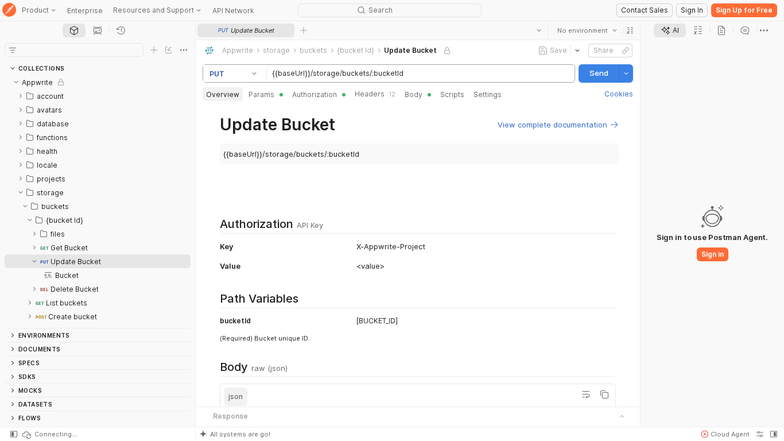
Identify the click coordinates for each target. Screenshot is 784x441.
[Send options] (626, 73)
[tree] (98, 201)
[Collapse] (16, 82)
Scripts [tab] (452, 94)
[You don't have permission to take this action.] (304, 30)
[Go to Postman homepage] (9, 10)
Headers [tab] (375, 94)
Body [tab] (413, 94)
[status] (49, 434)
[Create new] (154, 50)
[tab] (74, 30)
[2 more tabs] (764, 30)
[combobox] (587, 30)
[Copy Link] (625, 50)
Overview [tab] (222, 94)
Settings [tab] (487, 94)
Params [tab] (261, 94)
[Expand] (20, 95)
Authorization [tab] (314, 94)
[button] (630, 30)
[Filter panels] (13, 50)
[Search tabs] (539, 30)
